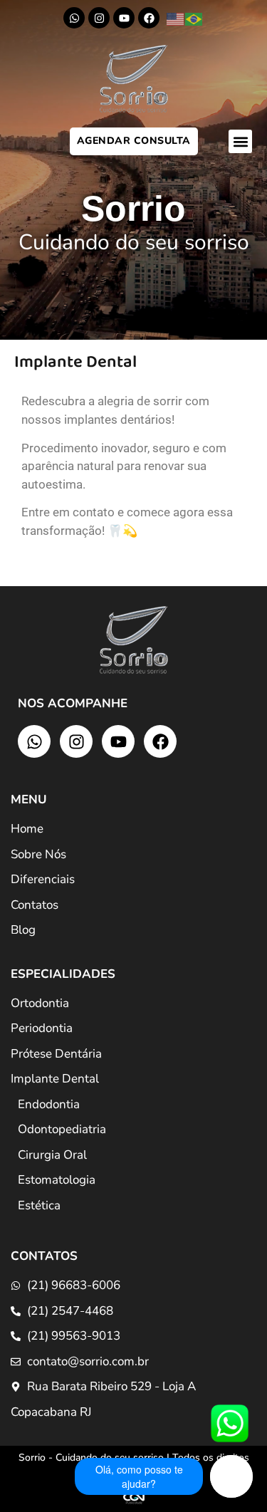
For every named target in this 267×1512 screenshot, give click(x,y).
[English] (176, 18)
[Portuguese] (194, 18)
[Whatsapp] (74, 17)
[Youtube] (124, 17)
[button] (240, 141)
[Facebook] (148, 17)
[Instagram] (99, 17)
